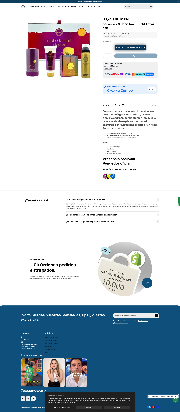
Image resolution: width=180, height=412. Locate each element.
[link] (154, 105)
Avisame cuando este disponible (130, 47)
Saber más (108, 69)
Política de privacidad (68, 402)
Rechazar (117, 407)
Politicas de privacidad (121, 323)
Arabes (81, 6)
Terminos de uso (143, 321)
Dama (43, 6)
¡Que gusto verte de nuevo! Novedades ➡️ (89, 1)
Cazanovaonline (31, 407)
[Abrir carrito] (158, 6)
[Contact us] (175, 400)
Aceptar (89, 407)
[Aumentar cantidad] (112, 55)
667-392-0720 (25, 339)
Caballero (51, 6)
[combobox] (139, 6)
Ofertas (73, 6)
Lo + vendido (34, 6)
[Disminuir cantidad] (105, 55)
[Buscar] (151, 6)
